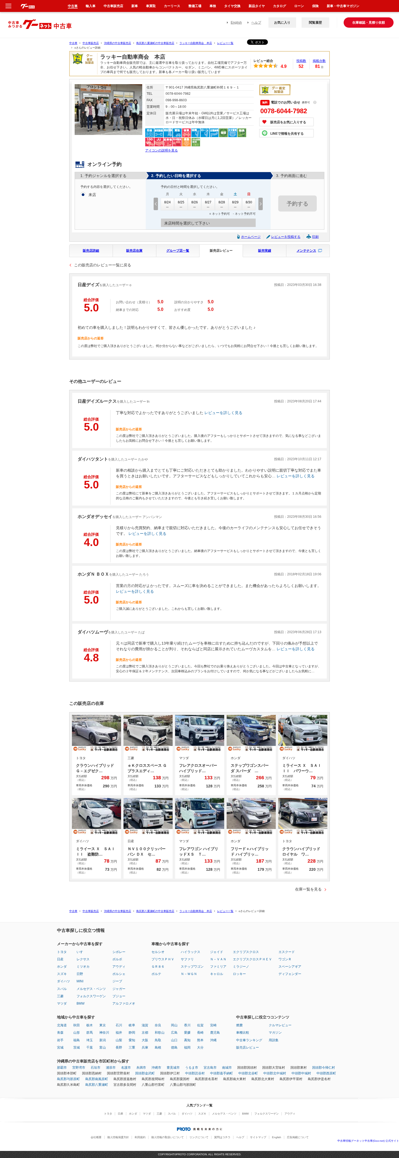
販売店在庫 (134, 251)
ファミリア (218, 966)
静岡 (132, 1032)
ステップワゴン (192, 966)
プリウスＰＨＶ (162, 959)
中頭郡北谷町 (248, 1073)
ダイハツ (63, 981)
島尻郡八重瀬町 (96, 1085)
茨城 (76, 1047)
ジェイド (216, 952)
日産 (60, 959)
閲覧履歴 (315, 22)
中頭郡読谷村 (195, 1073)
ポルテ (156, 974)
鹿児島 (215, 1032)
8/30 (249, 202)
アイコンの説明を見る (161, 150)
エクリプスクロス (246, 952)
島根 (158, 1047)
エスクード (286, 952)
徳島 (174, 1047)
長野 (119, 1047)
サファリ (187, 959)
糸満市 (141, 1067)
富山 (102, 1047)
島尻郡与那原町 (68, 1079)
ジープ (117, 981)
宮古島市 (210, 1067)
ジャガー (118, 989)
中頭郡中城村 (301, 1073)
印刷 (315, 236)
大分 (200, 1047)
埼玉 (89, 1040)
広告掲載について (298, 1137)
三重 (132, 1047)
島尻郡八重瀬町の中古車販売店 (155, 43)
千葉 (89, 1047)
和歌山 (159, 1032)
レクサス (83, 959)
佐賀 (200, 1025)
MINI (80, 981)
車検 (213, 6)
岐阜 (132, 1025)
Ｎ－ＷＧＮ (189, 974)
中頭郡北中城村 (274, 1073)
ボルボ (117, 959)
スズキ (62, 974)
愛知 (132, 1040)
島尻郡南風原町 (96, 1079)
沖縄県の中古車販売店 (117, 43)
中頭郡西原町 (326, 1073)
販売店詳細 (91, 251)
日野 (80, 974)
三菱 (60, 996)
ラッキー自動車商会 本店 (195, 43)
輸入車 (91, 6)
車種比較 (242, 1032)
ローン (299, 6)
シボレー (118, 952)
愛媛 (187, 1032)
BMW (80, 1003)
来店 (92, 195)
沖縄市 (156, 1067)
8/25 (181, 202)
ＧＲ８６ (157, 966)
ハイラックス (190, 952)
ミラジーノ (241, 966)
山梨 (119, 1040)
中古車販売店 (91, 43)
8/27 (208, 202)
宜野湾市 (78, 1067)
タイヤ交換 (232, 6)
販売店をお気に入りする (288, 122)
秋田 (76, 1025)
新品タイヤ (257, 6)
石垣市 (95, 1067)
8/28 (221, 202)
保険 (315, 6)
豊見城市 (173, 1067)
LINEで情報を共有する (287, 133)
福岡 (187, 1047)
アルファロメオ (123, 1003)
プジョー (118, 996)
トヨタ (62, 952)
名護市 (126, 1067)
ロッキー (239, 974)
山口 (174, 1040)
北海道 (62, 1025)
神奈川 (104, 1032)
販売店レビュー (221, 251)
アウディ (118, 966)
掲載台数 (319, 61)
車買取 (151, 6)
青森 (60, 1032)
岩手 (60, 1040)
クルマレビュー (280, 1025)
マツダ (62, 1003)
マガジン (275, 1032)
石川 (119, 1025)
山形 (76, 1032)
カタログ (279, 6)
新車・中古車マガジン (343, 6)
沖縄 (213, 1040)
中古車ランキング (249, 1040)
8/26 (194, 202)
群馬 (89, 1032)
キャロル (216, 974)
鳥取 (158, 1040)
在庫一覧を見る (308, 889)
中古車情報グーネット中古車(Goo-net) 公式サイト (368, 1140)
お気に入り (282, 22)
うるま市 (191, 1067)
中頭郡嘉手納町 (221, 1073)
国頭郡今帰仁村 (323, 1067)
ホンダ (62, 966)
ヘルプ (256, 22)
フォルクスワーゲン (91, 996)
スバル (62, 989)
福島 (76, 1040)
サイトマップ (258, 1137)
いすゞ (81, 952)
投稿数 (301, 61)
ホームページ (251, 237)
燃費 (239, 1025)
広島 (174, 1032)
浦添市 (111, 1067)
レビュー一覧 (225, 43)
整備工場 (194, 6)
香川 (187, 1025)
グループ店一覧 (177, 251)
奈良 (158, 1025)
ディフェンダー (289, 974)
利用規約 (140, 1137)
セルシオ (157, 952)
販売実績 (264, 251)
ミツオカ (83, 966)
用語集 (273, 1040)
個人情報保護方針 (118, 1137)
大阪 (145, 1040)
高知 (187, 1040)
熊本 (200, 1040)
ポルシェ (118, 974)
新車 (134, 6)
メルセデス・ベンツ (91, 989)
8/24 (167, 202)
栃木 (89, 1025)
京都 (145, 1032)
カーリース (172, 6)
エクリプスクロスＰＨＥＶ (252, 959)
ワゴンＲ (285, 959)
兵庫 (145, 1047)
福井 (119, 1032)
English (236, 22)
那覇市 (62, 1067)
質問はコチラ (222, 1137)
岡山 (174, 1025)
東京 (102, 1025)
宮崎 (213, 1025)
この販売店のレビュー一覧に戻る (102, 265)
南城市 (227, 1067)
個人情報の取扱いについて (167, 1137)
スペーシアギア (289, 966)
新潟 (102, 1040)
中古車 (73, 43)
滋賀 (145, 1025)
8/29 (235, 202)
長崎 (200, 1032)
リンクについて (198, 1137)
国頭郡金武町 (145, 1073)
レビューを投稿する (285, 237)
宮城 (60, 1047)
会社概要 (96, 1137)
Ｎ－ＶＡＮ (218, 959)
